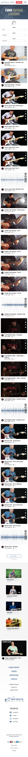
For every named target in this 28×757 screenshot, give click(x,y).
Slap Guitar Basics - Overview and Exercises (13, 63)
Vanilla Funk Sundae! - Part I (12, 230)
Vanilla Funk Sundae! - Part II (12, 251)
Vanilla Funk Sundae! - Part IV (12, 293)
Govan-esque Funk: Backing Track (14, 189)
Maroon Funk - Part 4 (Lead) (12, 525)
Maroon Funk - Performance (12, 440)
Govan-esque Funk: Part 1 (11, 126)
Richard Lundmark (9, 659)
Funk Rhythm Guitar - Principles (13, 335)
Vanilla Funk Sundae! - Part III (12, 272)
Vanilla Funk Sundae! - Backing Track (14, 314)
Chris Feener (7, 211)
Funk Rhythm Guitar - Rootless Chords (15, 399)
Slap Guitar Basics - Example (12, 85)
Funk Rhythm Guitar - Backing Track (14, 420)
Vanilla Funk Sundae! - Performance (14, 210)
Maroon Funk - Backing (11, 546)
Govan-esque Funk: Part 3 (11, 168)
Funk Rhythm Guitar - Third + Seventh (15, 378)
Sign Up (19, 2)
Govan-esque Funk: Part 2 (11, 147)
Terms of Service (14, 748)
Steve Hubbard (8, 65)
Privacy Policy (14, 745)
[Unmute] (25, 47)
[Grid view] (12, 24)
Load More (13, 556)
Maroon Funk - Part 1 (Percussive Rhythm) (13, 462)
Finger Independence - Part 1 (13, 658)
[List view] (15, 24)
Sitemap (14, 750)
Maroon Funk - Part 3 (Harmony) (13, 505)
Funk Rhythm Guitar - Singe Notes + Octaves (14, 356)
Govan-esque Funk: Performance (13, 105)
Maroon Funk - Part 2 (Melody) (13, 484)
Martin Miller (7, 336)
